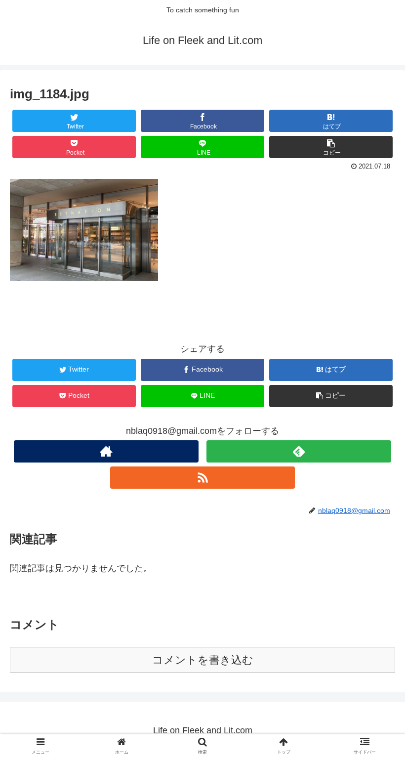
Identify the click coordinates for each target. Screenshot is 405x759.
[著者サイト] (106, 451)
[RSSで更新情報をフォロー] (202, 477)
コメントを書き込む (202, 660)
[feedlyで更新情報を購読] (298, 451)
